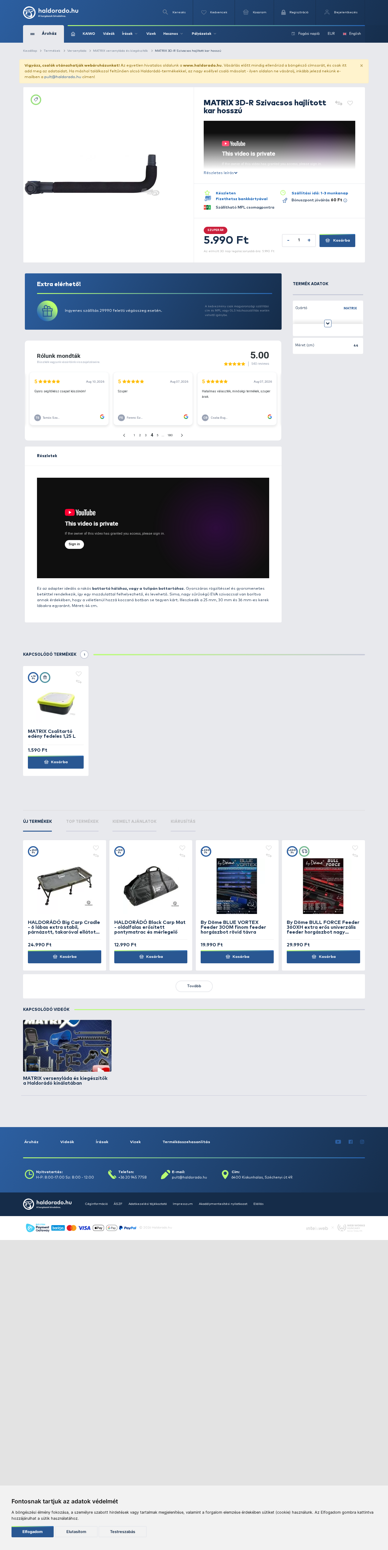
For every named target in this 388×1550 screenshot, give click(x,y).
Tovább (194, 986)
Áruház (31, 1142)
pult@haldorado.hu (62, 77)
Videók (109, 33)
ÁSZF (118, 1203)
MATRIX (350, 308)
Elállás (258, 1203)
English (355, 33)
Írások (102, 1142)
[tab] (37, 825)
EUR (331, 33)
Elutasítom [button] (76, 1531)
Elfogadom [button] (32, 1531)
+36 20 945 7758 (132, 1177)
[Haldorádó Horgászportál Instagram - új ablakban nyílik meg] (362, 1142)
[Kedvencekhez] (350, 103)
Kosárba (341, 240)
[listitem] (67, 1053)
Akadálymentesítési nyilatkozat (223, 1203)
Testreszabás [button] (122, 1531)
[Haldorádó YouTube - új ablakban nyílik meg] (338, 1142)
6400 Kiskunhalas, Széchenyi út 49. (262, 1177)
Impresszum (183, 1203)
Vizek (151, 33)
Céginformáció (96, 1203)
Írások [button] (127, 33)
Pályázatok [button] (201, 33)
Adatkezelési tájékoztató (148, 1203)
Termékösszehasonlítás (186, 1142)
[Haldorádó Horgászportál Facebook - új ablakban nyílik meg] (350, 1142)
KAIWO (89, 33)
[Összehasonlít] (339, 103)
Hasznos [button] (170, 33)
